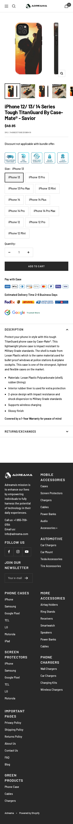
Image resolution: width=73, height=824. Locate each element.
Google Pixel (12, 613)
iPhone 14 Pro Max (44, 211)
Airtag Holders (49, 604)
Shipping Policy (14, 729)
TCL (7, 620)
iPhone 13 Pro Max (19, 188)
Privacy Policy (13, 722)
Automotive (51, 539)
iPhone (9, 599)
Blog (7, 764)
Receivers (46, 618)
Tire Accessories (50, 566)
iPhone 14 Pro (16, 211)
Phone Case (12, 786)
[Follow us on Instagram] (17, 551)
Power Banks (48, 514)
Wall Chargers (48, 668)
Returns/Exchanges (20, 431)
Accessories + (48, 528)
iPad (7, 641)
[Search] (14, 6)
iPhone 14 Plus (37, 199)
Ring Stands (47, 611)
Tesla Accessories (51, 559)
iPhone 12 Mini (17, 233)
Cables (44, 507)
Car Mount (46, 552)
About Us (10, 743)
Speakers (46, 632)
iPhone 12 (14, 222)
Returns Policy (13, 736)
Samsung (10, 606)
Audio (44, 521)
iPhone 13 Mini (47, 188)
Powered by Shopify (29, 813)
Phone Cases (17, 593)
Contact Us (11, 750)
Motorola (10, 634)
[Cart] (66, 6)
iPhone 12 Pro (37, 222)
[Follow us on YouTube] (26, 551)
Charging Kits (48, 682)
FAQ (7, 757)
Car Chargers (48, 545)
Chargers (46, 500)
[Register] (26, 578)
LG (6, 627)
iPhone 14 (14, 199)
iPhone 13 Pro (37, 177)
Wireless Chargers (51, 689)
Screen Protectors (51, 493)
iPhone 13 (14, 177)
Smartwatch (47, 625)
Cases (44, 486)
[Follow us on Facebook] (9, 551)
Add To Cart (36, 266)
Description (14, 329)
